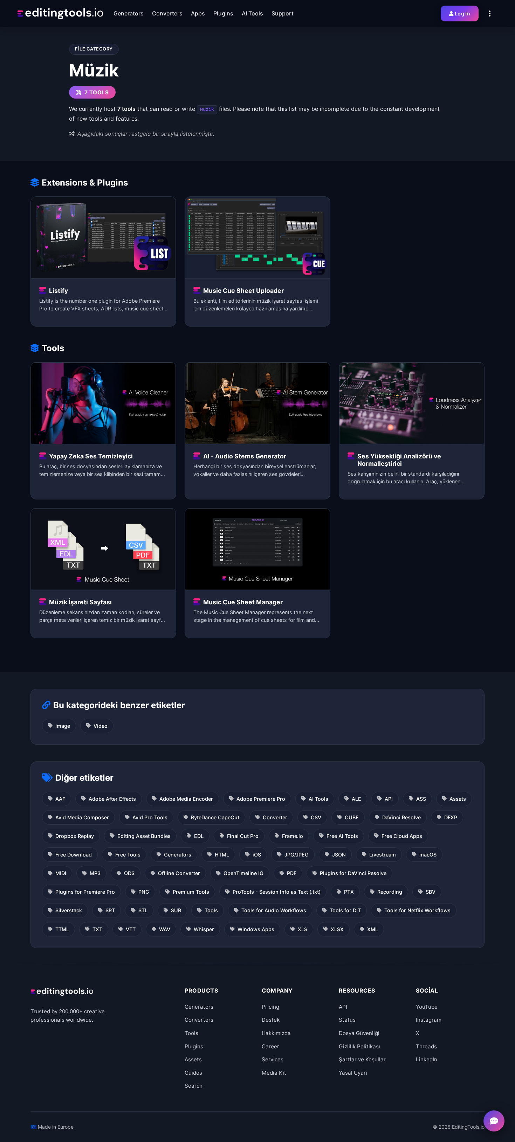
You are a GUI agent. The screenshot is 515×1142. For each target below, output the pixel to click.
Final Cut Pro (243, 836)
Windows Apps (256, 929)
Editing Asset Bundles (144, 836)
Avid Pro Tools (149, 817)
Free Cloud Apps (402, 836)
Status (347, 1019)
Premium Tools (191, 892)
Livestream (382, 855)
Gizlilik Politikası (359, 1046)
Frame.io (292, 836)
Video (101, 726)
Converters (199, 1019)
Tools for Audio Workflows (273, 910)
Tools (211, 910)
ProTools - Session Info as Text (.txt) (277, 892)
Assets (457, 799)
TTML (62, 929)
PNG (143, 892)
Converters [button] (167, 13)
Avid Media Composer (82, 817)
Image (62, 726)
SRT (110, 910)
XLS (302, 929)
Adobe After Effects (112, 799)
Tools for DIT (345, 910)
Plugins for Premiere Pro (85, 892)
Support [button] (283, 13)
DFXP (450, 817)
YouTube (427, 1006)
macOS (428, 855)
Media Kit (274, 1072)
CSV (316, 817)
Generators (177, 855)
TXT (97, 929)
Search (193, 1085)
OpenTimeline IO (243, 873)
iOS (257, 855)
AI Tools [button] (252, 13)
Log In (462, 13)
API (389, 799)
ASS (421, 799)
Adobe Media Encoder (186, 799)
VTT (131, 929)
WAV (164, 929)
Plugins (194, 1046)
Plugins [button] (223, 13)
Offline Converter (179, 873)
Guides (193, 1072)
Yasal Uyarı (353, 1072)
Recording (389, 892)
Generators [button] (129, 13)
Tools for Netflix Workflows (417, 910)
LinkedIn (426, 1059)
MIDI (60, 873)
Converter (275, 817)
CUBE (352, 817)
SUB (176, 910)
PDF (291, 873)
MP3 (95, 873)
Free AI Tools (342, 836)
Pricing (270, 1006)
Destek (271, 1019)
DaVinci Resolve (401, 817)
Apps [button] (198, 13)
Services (272, 1059)
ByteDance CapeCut (215, 817)
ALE (356, 799)
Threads (426, 1046)
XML (372, 929)
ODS (129, 873)
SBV (430, 892)
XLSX (337, 929)
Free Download (73, 855)
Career (270, 1046)
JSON (339, 855)
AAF (60, 799)
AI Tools (318, 799)
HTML (222, 855)
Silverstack (68, 910)
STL (142, 910)
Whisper (204, 929)
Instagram (428, 1019)
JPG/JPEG (296, 855)
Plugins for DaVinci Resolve (353, 873)
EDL (199, 836)
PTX (349, 892)
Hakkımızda (276, 1033)
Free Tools (127, 855)
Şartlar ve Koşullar (362, 1059)
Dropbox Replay (74, 836)
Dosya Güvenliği (359, 1033)
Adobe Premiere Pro (260, 799)
